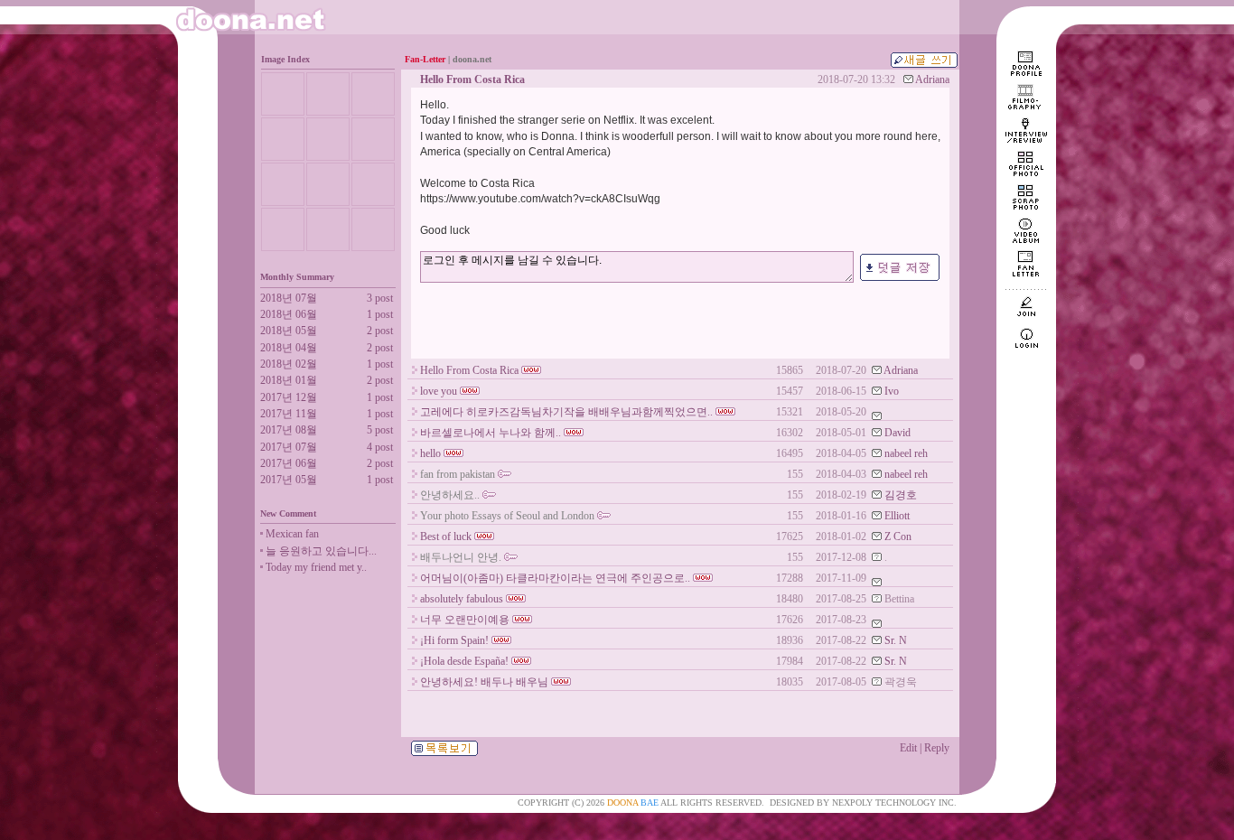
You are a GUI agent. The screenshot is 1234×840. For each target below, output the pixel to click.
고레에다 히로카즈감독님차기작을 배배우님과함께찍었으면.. (566, 412)
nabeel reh (906, 453)
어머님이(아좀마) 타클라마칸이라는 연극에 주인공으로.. (555, 578)
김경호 (900, 495)
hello (430, 453)
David (897, 432)
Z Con (897, 536)
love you (438, 391)
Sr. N (895, 640)
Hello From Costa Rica (469, 370)
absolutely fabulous (461, 599)
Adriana (932, 79)
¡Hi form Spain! (454, 640)
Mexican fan (292, 533)
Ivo (891, 391)
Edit (908, 748)
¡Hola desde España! (464, 661)
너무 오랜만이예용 (464, 619)
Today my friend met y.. (316, 567)
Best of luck (446, 536)
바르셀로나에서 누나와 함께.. (490, 432)
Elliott (897, 515)
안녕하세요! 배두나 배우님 (484, 682)
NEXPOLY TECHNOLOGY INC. (894, 802)
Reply (936, 748)
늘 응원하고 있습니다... (321, 551)
